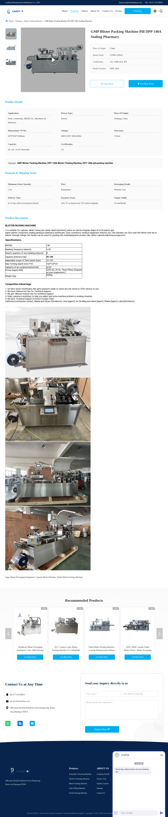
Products (74, 11)
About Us (95, 11)
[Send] (161, 813)
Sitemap (100, 788)
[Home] (15, 11)
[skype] (23, 725)
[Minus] (161, 755)
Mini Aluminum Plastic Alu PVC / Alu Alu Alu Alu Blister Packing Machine (138, 650)
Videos (84, 11)
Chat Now (137, 11)
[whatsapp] (11, 725)
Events (119, 11)
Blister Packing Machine (33, 21)
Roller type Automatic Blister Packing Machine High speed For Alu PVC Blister (66, 650)
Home (65, 11)
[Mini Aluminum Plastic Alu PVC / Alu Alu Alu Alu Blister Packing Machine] (137, 624)
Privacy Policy (32, 813)
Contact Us (107, 11)
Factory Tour (101, 779)
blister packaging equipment (22, 577)
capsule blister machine (45, 577)
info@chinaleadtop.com (20, 701)
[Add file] (116, 813)
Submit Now (100, 729)
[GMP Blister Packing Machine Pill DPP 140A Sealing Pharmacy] (53, 60)
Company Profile (103, 774)
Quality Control (102, 784)
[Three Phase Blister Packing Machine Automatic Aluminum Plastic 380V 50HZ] (102, 624)
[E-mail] (35, 725)
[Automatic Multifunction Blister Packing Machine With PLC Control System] (30, 624)
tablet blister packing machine (70, 577)
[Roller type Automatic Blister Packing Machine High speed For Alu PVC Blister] (66, 624)
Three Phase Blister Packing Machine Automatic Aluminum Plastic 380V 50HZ (102, 650)
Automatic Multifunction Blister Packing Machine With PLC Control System (30, 650)
